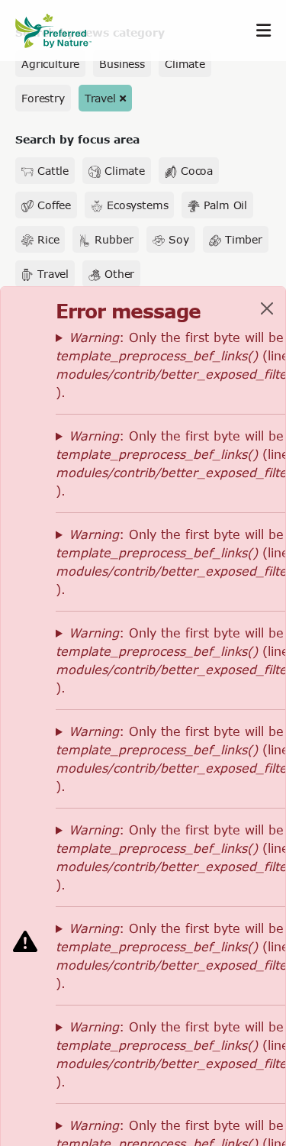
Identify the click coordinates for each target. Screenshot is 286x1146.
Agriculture (50, 63)
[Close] (267, 308)
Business (122, 63)
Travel (100, 98)
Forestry (43, 98)
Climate (185, 63)
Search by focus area (77, 139)
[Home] (61, 31)
